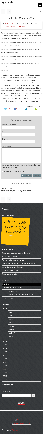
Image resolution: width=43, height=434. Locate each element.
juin (10, 319)
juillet (10, 316)
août (10, 312)
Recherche (6, 391)
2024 (5, 345)
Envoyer (37, 176)
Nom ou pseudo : (9, 125)
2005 (5, 380)
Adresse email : (8, 132)
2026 (5, 308)
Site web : (5, 139)
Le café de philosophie (9, 291)
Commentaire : (8, 146)
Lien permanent (10, 26)
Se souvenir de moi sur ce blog (14, 171)
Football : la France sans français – (13, 260)
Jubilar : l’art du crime (9, 256)
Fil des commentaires (22, 423)
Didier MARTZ (10, 24)
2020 (5, 359)
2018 (5, 366)
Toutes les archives (7, 384)
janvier (11, 337)
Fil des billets (22, 420)
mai (10, 323)
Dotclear (15, 430)
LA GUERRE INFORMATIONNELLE (11, 270)
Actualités (22, 26)
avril (10, 326)
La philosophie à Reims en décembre (3, 11)
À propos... (5, 209)
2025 (5, 341)
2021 (5, 355)
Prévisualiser (26, 176)
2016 (5, 373)
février (11, 333)
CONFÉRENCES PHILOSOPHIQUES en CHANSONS (16, 253)
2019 (5, 362)
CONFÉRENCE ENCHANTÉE (9, 274)
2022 (5, 352)
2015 (5, 376)
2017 (5, 369)
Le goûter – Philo (7, 298)
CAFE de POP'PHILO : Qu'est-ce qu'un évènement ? (16, 227)
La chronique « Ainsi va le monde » (13, 288)
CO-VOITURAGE (9, 11)
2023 (5, 348)
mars (10, 330)
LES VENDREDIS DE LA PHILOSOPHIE (12, 267)
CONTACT (21, 403)
